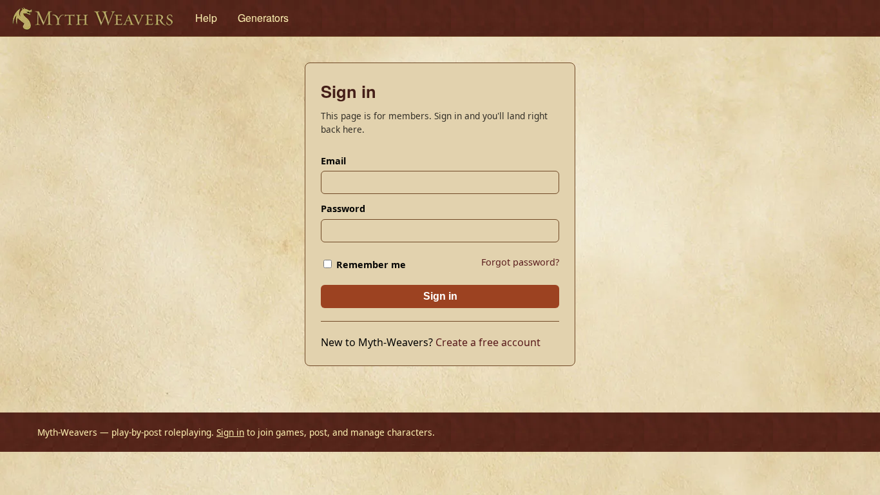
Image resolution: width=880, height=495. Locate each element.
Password (343, 208)
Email (333, 161)
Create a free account (487, 342)
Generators (263, 17)
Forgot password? (520, 262)
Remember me (370, 264)
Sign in (440, 296)
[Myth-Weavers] (92, 18)
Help (206, 17)
